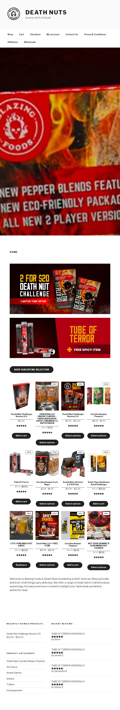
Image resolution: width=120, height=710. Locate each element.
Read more (21, 565)
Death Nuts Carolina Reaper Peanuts (26, 661)
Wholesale (30, 42)
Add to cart (21, 435)
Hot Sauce (12, 667)
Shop (10, 34)
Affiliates (13, 42)
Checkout (35, 34)
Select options (47, 442)
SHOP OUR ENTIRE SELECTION (31, 369)
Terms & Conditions (95, 34)
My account (53, 34)
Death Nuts (46, 12)
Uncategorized (14, 690)
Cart (21, 34)
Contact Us (71, 34)
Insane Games (14, 672)
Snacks (10, 678)
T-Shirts (11, 684)
